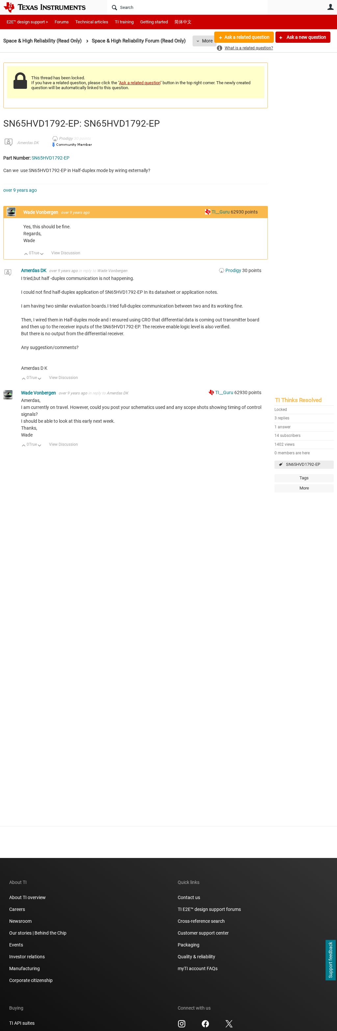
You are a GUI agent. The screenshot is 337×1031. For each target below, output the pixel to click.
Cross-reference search (201, 921)
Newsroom (20, 921)
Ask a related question (247, 37)
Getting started (154, 21)
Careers (17, 909)
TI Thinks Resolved (298, 400)
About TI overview (27, 897)
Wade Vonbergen (41, 212)
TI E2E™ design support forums (209, 909)
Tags (304, 477)
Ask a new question (306, 37)
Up (26, 254)
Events (16, 944)
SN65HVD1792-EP (303, 464)
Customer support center (203, 933)
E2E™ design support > (27, 21)
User (330, 7)
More (207, 40)
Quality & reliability (196, 956)
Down (42, 254)
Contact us (189, 897)
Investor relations (27, 956)
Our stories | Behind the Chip (37, 933)
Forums (62, 21)
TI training (124, 21)
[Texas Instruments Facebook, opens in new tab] (205, 1026)
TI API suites (22, 1023)
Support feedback (330, 960)
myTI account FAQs (198, 968)
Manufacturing (24, 968)
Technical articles (91, 21)
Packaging (188, 944)
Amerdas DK (28, 142)
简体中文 (183, 21)
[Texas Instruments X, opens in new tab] (229, 1026)
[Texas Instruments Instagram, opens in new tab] (182, 1026)
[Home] (49, 7)
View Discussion (65, 253)
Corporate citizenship (31, 980)
